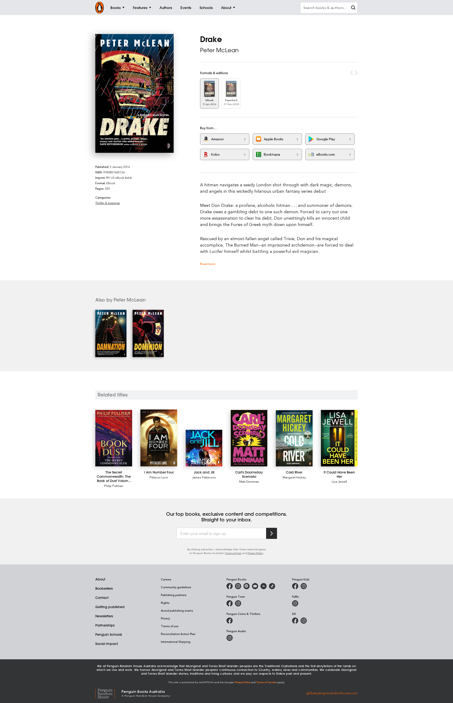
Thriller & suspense (107, 203)
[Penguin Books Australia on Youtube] (255, 586)
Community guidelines (176, 587)
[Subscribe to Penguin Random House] (271, 533)
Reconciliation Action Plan (178, 634)
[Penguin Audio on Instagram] (229, 638)
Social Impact (106, 644)
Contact (102, 598)
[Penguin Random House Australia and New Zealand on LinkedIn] (263, 586)
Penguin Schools (108, 634)
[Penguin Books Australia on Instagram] (238, 586)
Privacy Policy (255, 553)
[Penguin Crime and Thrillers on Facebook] (229, 621)
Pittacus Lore (159, 477)
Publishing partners (173, 595)
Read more (207, 263)
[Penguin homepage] (99, 7)
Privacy (165, 618)
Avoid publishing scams (177, 610)
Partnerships (105, 625)
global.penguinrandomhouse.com (331, 692)
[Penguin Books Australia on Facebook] (229, 586)
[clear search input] (353, 8)
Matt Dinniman (249, 481)
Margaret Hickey (294, 477)
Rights (165, 603)
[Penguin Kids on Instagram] (304, 586)
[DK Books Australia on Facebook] (295, 621)
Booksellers (104, 588)
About (100, 579)
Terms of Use (233, 553)
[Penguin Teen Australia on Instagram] (238, 603)
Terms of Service (266, 682)
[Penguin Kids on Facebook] (295, 586)
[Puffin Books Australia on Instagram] (295, 603)
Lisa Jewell (339, 481)
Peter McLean (219, 50)
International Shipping (175, 641)
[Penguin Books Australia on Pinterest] (246, 586)
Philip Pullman (113, 485)
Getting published (110, 607)
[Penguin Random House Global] (108, 693)
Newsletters (104, 616)
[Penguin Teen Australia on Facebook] (229, 603)
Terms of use (169, 626)
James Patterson (204, 477)
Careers (166, 579)
